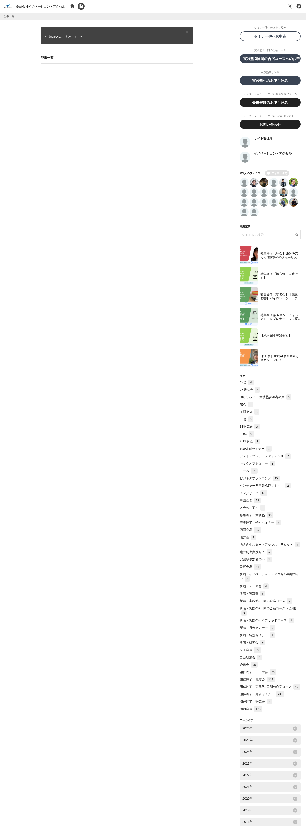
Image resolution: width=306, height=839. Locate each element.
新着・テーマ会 (253, 586)
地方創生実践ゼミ (255, 552)
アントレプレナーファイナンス (264, 456)
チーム (248, 471)
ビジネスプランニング (259, 478)
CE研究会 (249, 389)
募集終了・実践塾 (256, 515)
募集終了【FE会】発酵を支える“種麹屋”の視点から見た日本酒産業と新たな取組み (280, 257)
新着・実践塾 (252, 593)
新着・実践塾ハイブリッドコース (266, 620)
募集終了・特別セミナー (259, 522)
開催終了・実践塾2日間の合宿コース (269, 687)
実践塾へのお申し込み (270, 80)
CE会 (246, 382)
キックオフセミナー (256, 463)
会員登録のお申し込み (270, 102)
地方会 (247, 537)
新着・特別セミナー (256, 635)
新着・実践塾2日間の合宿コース (265, 601)
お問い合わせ (270, 124)
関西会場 (250, 709)
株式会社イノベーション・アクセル (40, 6)
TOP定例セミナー (255, 448)
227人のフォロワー (251, 173)
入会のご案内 (252, 507)
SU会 (246, 434)
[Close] (187, 31)
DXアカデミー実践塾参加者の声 (265, 397)
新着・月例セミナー (256, 628)
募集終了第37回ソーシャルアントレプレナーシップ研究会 (279, 319)
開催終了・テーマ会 (257, 672)
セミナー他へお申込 (272, 36)
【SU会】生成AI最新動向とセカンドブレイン (279, 358)
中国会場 (249, 500)
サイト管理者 (263, 138)
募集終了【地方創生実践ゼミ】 (279, 276)
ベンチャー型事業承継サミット (264, 485)
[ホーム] (72, 6)
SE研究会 (249, 426)
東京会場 (249, 650)
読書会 (248, 664)
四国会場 (249, 530)
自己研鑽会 (250, 657)
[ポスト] (289, 6)
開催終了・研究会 (255, 701)
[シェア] (298, 6)
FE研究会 (249, 412)
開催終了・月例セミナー (261, 694)
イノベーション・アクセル (273, 153)
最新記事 (245, 226)
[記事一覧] (81, 6)
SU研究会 (249, 441)
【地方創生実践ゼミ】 (276, 335)
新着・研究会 (252, 642)
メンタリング (252, 493)
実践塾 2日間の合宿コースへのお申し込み (272, 58)
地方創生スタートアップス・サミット (269, 544)
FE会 (245, 404)
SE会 (246, 419)
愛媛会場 (249, 566)
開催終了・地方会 (256, 679)
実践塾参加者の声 (255, 559)
